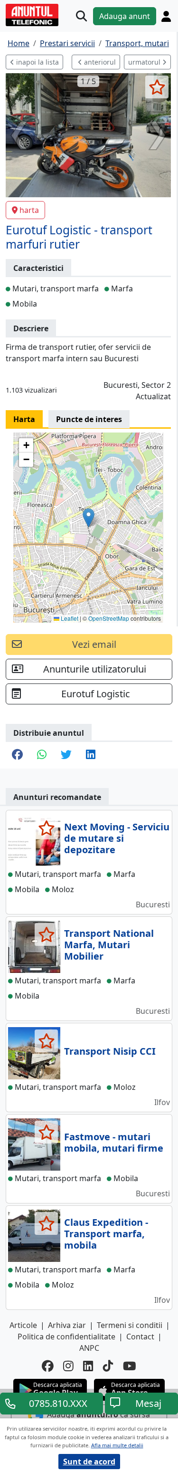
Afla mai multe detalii (117, 1445)
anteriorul (99, 62)
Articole (23, 1325)
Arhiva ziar (67, 1325)
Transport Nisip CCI (110, 1051)
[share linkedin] (91, 755)
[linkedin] (88, 1366)
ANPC (89, 1348)
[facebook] (48, 1366)
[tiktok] (108, 1366)
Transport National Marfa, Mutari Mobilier (109, 944)
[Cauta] (81, 16)
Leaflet (68, 618)
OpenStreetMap (108, 618)
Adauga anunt (124, 16)
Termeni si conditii (129, 1325)
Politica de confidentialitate (66, 1336)
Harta (24, 419)
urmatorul (145, 62)
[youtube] (129, 1366)
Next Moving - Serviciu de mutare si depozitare (116, 838)
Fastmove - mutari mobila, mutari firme (113, 1142)
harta (29, 210)
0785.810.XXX (58, 1403)
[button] (88, 518)
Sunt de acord (89, 1461)
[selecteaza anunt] (157, 87)
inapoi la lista (36, 62)
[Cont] (166, 16)
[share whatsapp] (42, 755)
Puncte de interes (89, 419)
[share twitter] (66, 755)
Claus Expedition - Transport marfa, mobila (106, 1233)
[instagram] (68, 1366)
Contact (140, 1336)
